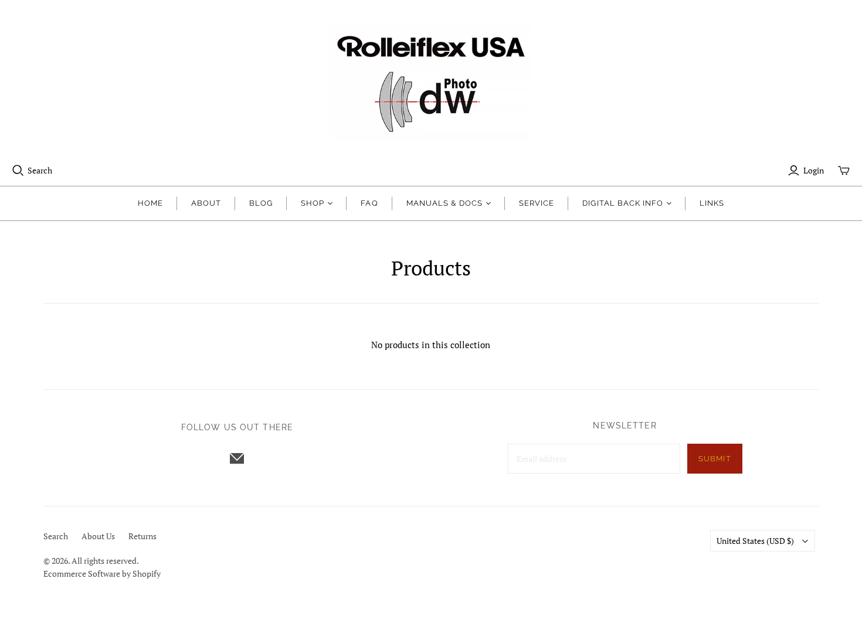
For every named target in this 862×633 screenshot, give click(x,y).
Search (40, 170)
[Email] (237, 458)
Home (150, 203)
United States (755, 540)
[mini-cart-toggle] (843, 170)
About (206, 203)
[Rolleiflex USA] (431, 82)
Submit (714, 458)
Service (536, 203)
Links (712, 203)
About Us (98, 536)
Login (813, 170)
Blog (261, 203)
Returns (142, 536)
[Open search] (18, 170)
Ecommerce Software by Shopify (102, 573)
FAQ (369, 203)
